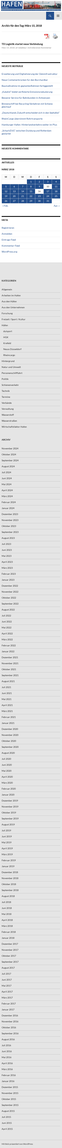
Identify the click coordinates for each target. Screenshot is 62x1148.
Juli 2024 (6, 472)
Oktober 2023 (9, 526)
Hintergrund (8, 361)
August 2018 (8, 896)
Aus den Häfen (9, 301)
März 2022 (7, 639)
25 (56, 196)
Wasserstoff (8, 414)
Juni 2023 (7, 549)
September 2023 (10, 532)
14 (22, 191)
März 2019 (7, 854)
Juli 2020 (6, 758)
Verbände (7, 402)
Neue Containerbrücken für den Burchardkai (25, 79)
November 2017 (10, 949)
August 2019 (8, 824)
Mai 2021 (6, 699)
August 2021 (8, 681)
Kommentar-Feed (11, 245)
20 (14, 196)
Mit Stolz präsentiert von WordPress (17, 1144)
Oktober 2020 (9, 740)
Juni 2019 (7, 836)
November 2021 (10, 663)
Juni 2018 (7, 908)
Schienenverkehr (10, 384)
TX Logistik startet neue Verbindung (22, 43)
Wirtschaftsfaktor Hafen (14, 426)
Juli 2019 (6, 830)
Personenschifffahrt (12, 373)
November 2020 (10, 734)
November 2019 (10, 806)
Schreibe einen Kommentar (39, 47)
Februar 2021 (9, 717)
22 (31, 196)
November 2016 (10, 1021)
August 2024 (8, 466)
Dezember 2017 (10, 943)
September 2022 (10, 603)
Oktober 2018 (9, 884)
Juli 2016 (6, 1045)
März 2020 (7, 782)
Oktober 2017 (9, 955)
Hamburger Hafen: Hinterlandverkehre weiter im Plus (29, 124)
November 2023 (10, 520)
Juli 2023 (6, 543)
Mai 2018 (6, 914)
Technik (6, 390)
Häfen (5, 325)
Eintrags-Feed (9, 239)
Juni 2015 (7, 1122)
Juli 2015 (6, 1117)
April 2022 (7, 633)
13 (14, 191)
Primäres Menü (58, 16)
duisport (7, 331)
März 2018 (7, 926)
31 (47, 200)
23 (39, 196)
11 (56, 186)
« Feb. (5, 205)
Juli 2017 (6, 973)
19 (6, 196)
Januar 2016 (8, 1081)
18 (56, 191)
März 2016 (7, 1069)
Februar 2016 (9, 1075)
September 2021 (10, 675)
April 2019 (7, 848)
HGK (5, 337)
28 (22, 200)
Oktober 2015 (9, 1099)
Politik (5, 379)
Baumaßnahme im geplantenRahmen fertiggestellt (27, 85)
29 (31, 200)
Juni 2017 (7, 979)
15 (31, 191)
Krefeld (7, 343)
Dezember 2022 (10, 585)
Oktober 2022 (9, 597)
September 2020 (10, 746)
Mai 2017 (6, 985)
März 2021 (7, 711)
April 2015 (7, 1128)
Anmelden (7, 233)
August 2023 (8, 538)
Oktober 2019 (9, 812)
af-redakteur (21, 47)
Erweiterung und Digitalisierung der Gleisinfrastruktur (30, 73)
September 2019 (10, 818)
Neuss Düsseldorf (12, 349)
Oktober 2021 (9, 669)
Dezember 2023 (10, 514)
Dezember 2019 (10, 800)
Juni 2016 (7, 1051)
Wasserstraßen (9, 420)
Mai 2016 (6, 1057)
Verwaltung (8, 408)
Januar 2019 (8, 866)
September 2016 (10, 1033)
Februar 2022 (9, 645)
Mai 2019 (6, 842)
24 (47, 196)
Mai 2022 (6, 627)
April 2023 (7, 561)
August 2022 (8, 609)
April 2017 (7, 991)
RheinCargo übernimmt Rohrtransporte (22, 118)
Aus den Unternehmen (13, 307)
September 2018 (10, 890)
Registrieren (8, 227)
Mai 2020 (6, 770)
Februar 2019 (9, 860)
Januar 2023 (8, 579)
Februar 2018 (9, 931)
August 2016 (8, 1039)
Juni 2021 (7, 693)
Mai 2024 (6, 484)
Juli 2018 (6, 902)
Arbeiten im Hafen (11, 295)
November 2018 (10, 878)
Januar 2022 (8, 651)
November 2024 (10, 448)
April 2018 (7, 920)
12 (6, 191)
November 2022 (10, 591)
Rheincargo (9, 355)
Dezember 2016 (10, 1015)
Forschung (7, 313)
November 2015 (10, 1093)
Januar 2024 (8, 508)
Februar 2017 (9, 1003)
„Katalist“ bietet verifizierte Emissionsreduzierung (27, 91)
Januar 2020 (8, 794)
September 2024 (10, 460)
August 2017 (8, 967)
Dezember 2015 (10, 1087)
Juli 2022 (6, 615)
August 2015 (8, 1111)
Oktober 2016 (9, 1027)
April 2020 (7, 776)
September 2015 (10, 1105)
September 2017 (10, 961)
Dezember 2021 (10, 657)
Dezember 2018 (10, 872)
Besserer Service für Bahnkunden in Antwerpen (26, 97)
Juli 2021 (6, 687)
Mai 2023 (6, 555)
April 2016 (7, 1063)
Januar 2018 (8, 937)
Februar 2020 (9, 788)
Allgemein (7, 289)
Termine (6, 396)
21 (22, 196)
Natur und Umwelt (11, 367)
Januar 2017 (8, 1009)
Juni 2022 (7, 621)
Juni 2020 (7, 764)
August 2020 (8, 752)
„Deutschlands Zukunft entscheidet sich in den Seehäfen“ (31, 112)
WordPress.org (9, 251)
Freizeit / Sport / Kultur (13, 319)
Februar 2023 (9, 573)
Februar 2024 (9, 502)
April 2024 (7, 490)
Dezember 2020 (10, 729)
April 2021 (7, 705)
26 (6, 200)
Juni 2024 (7, 478)
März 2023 (7, 567)
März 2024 (7, 496)
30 (39, 200)
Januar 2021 (8, 723)
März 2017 (7, 997)
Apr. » (57, 205)
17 (47, 191)
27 (14, 200)
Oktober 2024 (9, 454)
